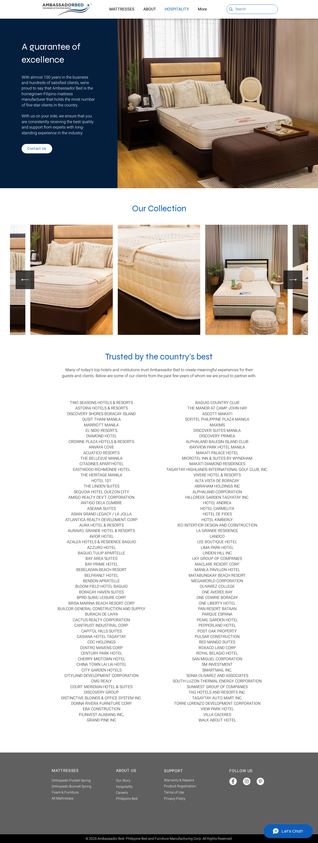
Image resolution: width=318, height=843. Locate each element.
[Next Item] (293, 279)
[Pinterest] (260, 781)
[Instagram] (246, 781)
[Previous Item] (25, 279)
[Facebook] (233, 781)
